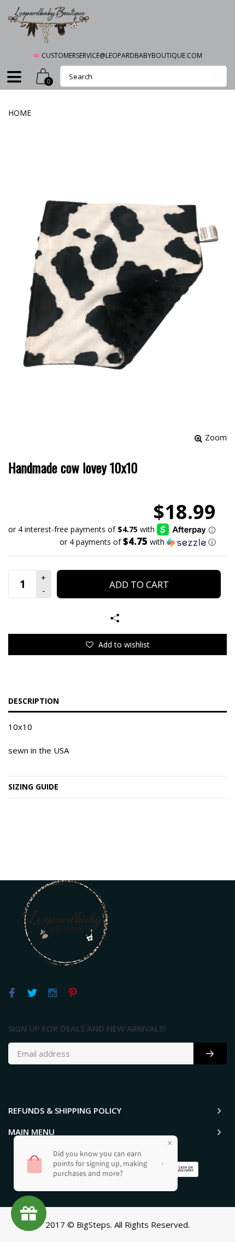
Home (19, 113)
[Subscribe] (210, 1053)
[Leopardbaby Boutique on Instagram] (52, 993)
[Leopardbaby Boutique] (49, 24)
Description (33, 701)
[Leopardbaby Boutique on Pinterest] (72, 993)
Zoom (216, 437)
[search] (143, 76)
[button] (112, 542)
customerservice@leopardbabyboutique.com (122, 55)
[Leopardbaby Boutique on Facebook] (12, 993)
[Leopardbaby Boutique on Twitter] (32, 993)
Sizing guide (33, 786)
